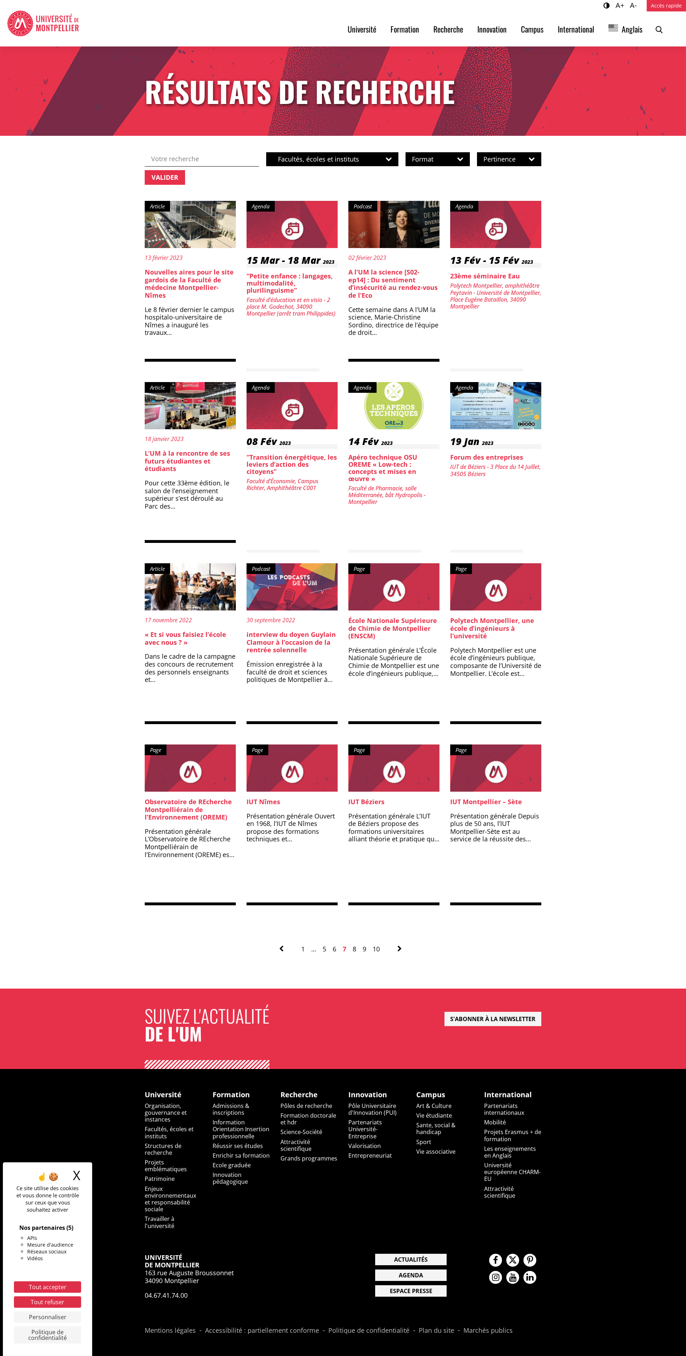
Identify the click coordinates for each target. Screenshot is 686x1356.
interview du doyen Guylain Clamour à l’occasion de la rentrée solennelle (291, 642)
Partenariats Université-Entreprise (365, 1129)
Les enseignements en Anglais (510, 1152)
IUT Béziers (366, 801)
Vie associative (436, 1151)
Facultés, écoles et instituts (169, 1132)
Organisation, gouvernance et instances (166, 1112)
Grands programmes (308, 1158)
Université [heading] (163, 1094)
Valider (164, 177)
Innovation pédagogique (230, 1178)
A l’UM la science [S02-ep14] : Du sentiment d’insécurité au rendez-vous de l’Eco (393, 284)
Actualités (411, 1259)
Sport (423, 1142)
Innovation (492, 29)
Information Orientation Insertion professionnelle (241, 1129)
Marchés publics (488, 1331)
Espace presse (411, 1291)
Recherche (448, 29)
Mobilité (495, 1122)
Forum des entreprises (486, 457)
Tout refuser (47, 1302)
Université (362, 29)
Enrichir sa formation (241, 1155)
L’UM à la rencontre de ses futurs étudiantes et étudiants (187, 461)
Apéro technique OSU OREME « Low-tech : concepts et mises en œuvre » (382, 467)
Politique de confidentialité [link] (47, 1335)
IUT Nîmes (263, 801)
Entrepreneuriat (370, 1155)
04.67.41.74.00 (166, 1295)
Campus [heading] (430, 1094)
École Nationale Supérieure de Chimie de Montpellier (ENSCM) (392, 628)
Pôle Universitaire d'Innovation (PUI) (372, 1109)
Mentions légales (170, 1331)
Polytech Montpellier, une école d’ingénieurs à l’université (492, 628)
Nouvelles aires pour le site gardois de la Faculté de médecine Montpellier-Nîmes (189, 284)
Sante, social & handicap (436, 1128)
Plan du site (436, 1331)
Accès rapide (666, 5)
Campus (532, 29)
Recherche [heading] (299, 1094)
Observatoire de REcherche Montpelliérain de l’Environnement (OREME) (188, 809)
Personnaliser (47, 1317)
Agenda (411, 1275)
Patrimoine (160, 1179)
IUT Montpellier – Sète (486, 801)
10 (376, 949)
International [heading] (508, 1094)
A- (634, 5)
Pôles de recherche (306, 1106)
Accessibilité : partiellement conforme (262, 1331)
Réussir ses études (238, 1146)
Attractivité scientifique (296, 1145)
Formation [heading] (231, 1094)
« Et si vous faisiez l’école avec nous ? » (185, 638)
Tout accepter (47, 1287)
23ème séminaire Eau (485, 276)
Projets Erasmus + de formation (512, 1135)
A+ (621, 5)
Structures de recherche (163, 1149)
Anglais (632, 29)
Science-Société (301, 1132)
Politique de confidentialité (368, 1331)
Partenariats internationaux (504, 1109)
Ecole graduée (232, 1165)
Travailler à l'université (159, 1222)
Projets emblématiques (166, 1165)
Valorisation (364, 1146)
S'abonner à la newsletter (493, 1019)
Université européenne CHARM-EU (512, 1172)
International (576, 29)
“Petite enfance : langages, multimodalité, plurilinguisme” (290, 283)
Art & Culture (434, 1106)
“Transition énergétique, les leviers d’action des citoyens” (292, 464)
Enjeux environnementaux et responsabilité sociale (170, 1199)
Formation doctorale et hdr (308, 1119)
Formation (405, 29)
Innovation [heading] (367, 1094)
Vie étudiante (434, 1115)
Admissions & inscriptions (231, 1109)
